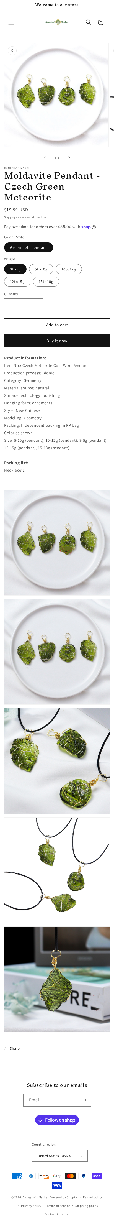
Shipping (10, 217)
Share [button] (15, 1048)
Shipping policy (86, 1206)
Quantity (11, 294)
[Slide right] (69, 158)
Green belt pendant (28, 247)
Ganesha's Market (36, 1197)
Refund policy (93, 1197)
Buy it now (57, 340)
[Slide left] (45, 158)
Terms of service (58, 1206)
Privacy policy (31, 1206)
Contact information (59, 1214)
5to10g (41, 269)
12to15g (17, 281)
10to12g (68, 269)
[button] (11, 22)
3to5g (15, 269)
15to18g (46, 281)
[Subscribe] (85, 1100)
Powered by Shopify (64, 1197)
